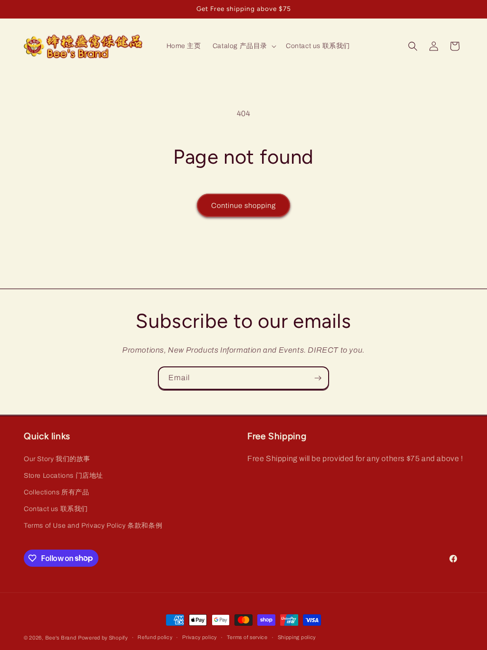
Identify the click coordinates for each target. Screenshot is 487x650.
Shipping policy (297, 637)
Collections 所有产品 (56, 492)
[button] (243, 46)
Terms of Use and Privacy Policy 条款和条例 (93, 525)
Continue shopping (243, 205)
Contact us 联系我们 (56, 508)
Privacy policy (199, 637)
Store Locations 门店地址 (63, 475)
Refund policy (154, 637)
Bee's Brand (61, 637)
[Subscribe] (317, 378)
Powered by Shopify (103, 637)
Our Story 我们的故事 (57, 459)
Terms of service (247, 637)
